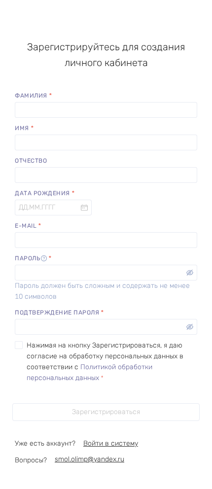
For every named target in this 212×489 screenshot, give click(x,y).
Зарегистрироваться (106, 412)
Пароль (27, 258)
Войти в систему (110, 443)
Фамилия (31, 95)
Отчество (31, 160)
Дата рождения (42, 193)
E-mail (25, 225)
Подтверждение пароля (57, 312)
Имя (22, 128)
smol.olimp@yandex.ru (89, 459)
